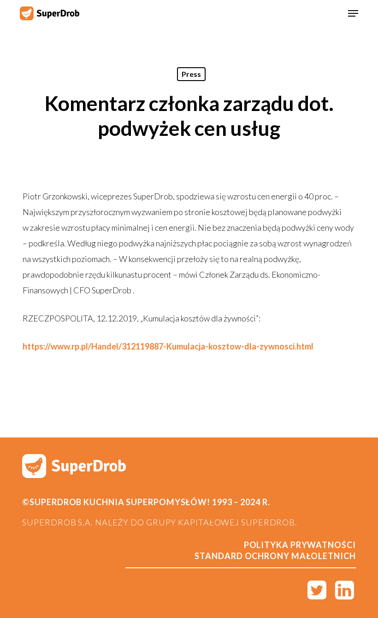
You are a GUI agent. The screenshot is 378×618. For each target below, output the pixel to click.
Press (191, 74)
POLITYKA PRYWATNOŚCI (300, 545)
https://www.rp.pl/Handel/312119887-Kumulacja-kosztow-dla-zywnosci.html (168, 346)
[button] (353, 13)
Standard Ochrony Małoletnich (275, 556)
